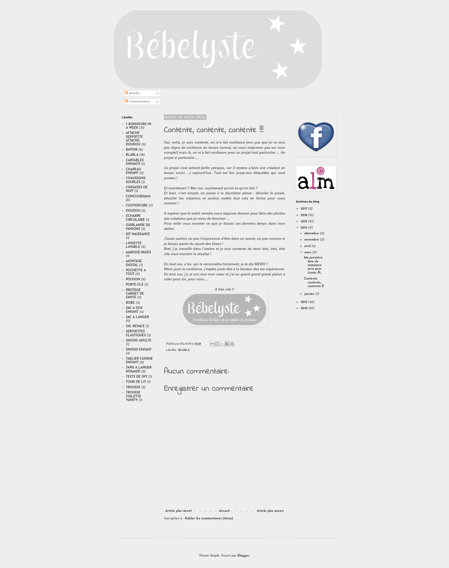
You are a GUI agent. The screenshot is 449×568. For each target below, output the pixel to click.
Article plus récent (178, 511)
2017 (304, 208)
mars (308, 252)
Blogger (243, 555)
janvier (309, 294)
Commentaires (139, 101)
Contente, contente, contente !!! (313, 282)
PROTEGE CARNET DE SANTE (135, 294)
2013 (304, 302)
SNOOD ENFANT (138, 349)
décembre (312, 233)
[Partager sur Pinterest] (232, 343)
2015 (304, 221)
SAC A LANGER (137, 317)
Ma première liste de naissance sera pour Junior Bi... (313, 265)
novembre (312, 239)
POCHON (133, 279)
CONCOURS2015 (138, 196)
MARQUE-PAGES (138, 252)
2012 (304, 308)
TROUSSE (133, 387)
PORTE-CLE (134, 284)
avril (308, 246)
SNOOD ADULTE (138, 340)
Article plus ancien (270, 511)
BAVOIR (131, 149)
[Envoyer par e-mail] (212, 343)
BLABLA (184, 350)
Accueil (224, 511)
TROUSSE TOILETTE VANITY (133, 396)
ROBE (130, 303)
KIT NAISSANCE (138, 234)
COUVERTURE (137, 205)
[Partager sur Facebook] (227, 343)
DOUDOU (133, 210)
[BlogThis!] (217, 343)
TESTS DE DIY (136, 376)
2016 (304, 215)
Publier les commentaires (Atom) (209, 518)
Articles (134, 93)
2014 (304, 227)
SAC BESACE (135, 326)
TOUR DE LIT (136, 382)
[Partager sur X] (222, 343)
